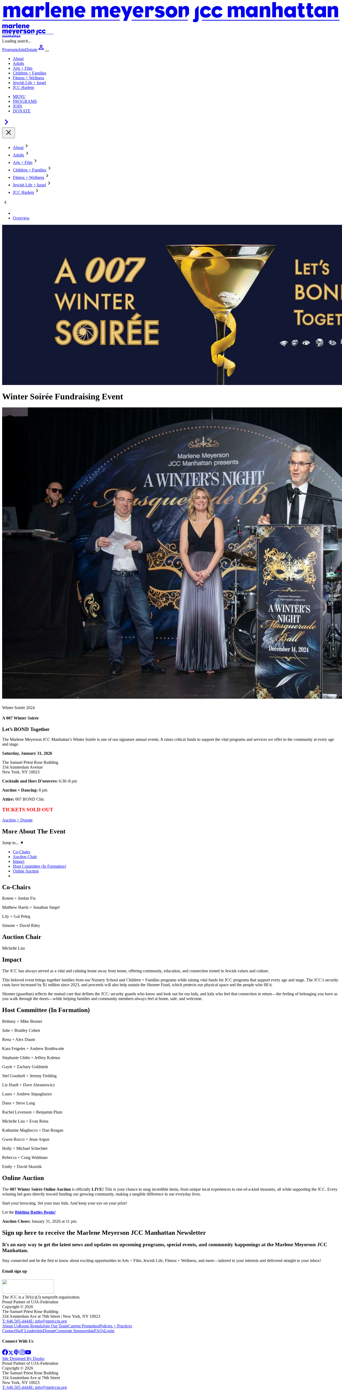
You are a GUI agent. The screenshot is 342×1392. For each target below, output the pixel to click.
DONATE (21, 111)
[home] (28, 1292)
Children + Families (29, 73)
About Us (10, 1326)
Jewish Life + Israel (29, 82)
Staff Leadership (29, 1330)
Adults (18, 63)
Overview (21, 218)
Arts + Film (22, 68)
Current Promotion (83, 1326)
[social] (5, 1353)
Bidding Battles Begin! (35, 1212)
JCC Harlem (23, 87)
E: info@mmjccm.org (48, 1321)
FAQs (99, 1330)
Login (109, 1330)
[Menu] (47, 51)
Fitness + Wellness (28, 78)
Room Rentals (31, 1326)
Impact (18, 861)
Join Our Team (55, 1326)
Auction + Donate (17, 820)
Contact (8, 1330)
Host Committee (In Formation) (39, 866)
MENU (19, 96)
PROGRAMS (25, 101)
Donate (49, 1330)
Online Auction (26, 871)
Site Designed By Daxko (23, 1358)
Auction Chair (25, 856)
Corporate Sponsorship (74, 1330)
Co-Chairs (21, 852)
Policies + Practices (115, 1326)
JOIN (17, 106)
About (18, 58)
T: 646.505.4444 (16, 1321)
